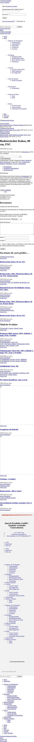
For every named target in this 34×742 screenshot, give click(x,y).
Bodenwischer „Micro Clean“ (11, 491)
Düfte (13, 97)
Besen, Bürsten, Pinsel (18, 60)
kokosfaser (9, 163)
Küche (10, 104)
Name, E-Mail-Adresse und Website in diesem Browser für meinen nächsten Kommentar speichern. (17, 244)
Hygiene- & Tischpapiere (15, 41)
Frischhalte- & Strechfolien (16, 595)
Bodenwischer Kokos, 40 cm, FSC (12, 315)
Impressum (8, 544)
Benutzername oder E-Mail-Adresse (13, 9)
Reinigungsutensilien (18, 58)
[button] (5, 267)
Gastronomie (26, 162)
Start (1, 125)
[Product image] (17, 345)
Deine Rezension (5, 222)
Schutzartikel (12, 86)
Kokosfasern (25, 152)
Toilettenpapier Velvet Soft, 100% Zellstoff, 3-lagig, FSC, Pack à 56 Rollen (17, 352)
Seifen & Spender (13, 79)
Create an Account (11, 6)
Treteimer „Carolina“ (8, 479)
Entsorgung (15, 61)
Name (2, 237)
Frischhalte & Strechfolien (19, 109)
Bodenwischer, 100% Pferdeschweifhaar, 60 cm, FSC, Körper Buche (16, 275)
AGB (7, 542)
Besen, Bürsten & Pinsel (16, 125)
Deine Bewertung (5, 219)
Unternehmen (22, 163)
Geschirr (10, 68)
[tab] (19, 167)
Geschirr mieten (18, 69)
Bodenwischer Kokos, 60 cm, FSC (10, 130)
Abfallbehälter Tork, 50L (9, 366)
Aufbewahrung (16, 107)
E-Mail (2, 240)
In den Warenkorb (5, 158)
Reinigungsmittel (16, 57)
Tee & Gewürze (16, 105)
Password (5, 14)
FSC (20, 162)
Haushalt (2, 163)
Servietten (14, 49)
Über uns (8, 545)
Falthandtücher (16, 44)
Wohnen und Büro (13, 94)
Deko (13, 96)
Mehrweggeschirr (17, 71)
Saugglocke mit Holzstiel (9, 429)
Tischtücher (15, 47)
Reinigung (11, 55)
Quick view (3, 258)
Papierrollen (15, 45)
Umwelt (15, 163)
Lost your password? (8, 21)
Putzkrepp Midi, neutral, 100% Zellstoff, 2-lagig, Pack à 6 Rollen (16, 334)
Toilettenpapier (16, 42)
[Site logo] (5, 1)
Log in (4, 18)
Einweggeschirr (16, 72)
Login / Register (8, 733)
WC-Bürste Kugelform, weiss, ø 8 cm (13, 380)
